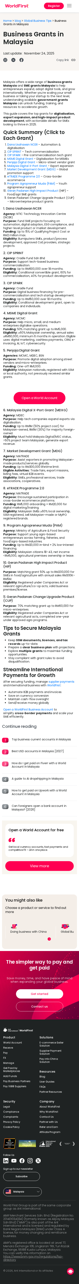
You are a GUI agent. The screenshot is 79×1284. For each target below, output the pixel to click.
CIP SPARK (14, 155)
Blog (42, 1076)
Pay (5, 1052)
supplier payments (62, 682)
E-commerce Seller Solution (51, 1044)
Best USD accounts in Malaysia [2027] (38, 751)
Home (7, 21)
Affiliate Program (50, 1132)
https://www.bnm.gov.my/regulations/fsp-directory (33, 1258)
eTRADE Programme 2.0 (23, 176)
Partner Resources (51, 1092)
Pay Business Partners (17, 1081)
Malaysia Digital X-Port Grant (27, 166)
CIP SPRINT (14, 152)
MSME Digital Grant (20, 159)
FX (4, 1058)
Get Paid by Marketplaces (11, 1069)
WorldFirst (54, 685)
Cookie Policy (11, 1127)
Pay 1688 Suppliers (14, 1086)
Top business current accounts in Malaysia (41, 739)
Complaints (10, 1117)
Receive (8, 1047)
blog (18, 21)
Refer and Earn (49, 1127)
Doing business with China (28, 932)
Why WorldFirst (49, 1111)
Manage (8, 1063)
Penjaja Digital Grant (21, 162)
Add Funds (10, 1076)
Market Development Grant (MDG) (31, 169)
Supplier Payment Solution (50, 1052)
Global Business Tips (37, 21)
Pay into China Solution (49, 1060)
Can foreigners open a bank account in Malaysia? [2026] (39, 808)
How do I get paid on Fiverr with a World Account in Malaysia (39, 765)
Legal (6, 1106)
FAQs (43, 1086)
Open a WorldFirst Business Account (28, 709)
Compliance (11, 1111)
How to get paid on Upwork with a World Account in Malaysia (39, 792)
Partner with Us (49, 1122)
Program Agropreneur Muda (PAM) (31, 184)
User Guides (47, 1081)
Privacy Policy (11, 1122)
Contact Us (47, 1117)
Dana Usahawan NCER (22, 145)
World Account (12, 1042)
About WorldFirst (50, 1106)
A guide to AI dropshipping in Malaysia (38, 779)
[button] (69, 6)
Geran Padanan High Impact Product (32, 191)
